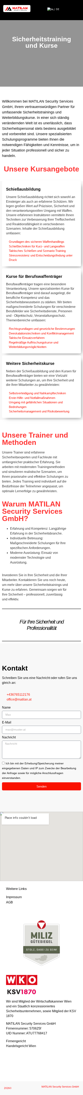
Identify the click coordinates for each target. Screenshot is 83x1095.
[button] (76, 8)
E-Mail (6, 722)
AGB (9, 902)
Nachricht (9, 737)
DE (56, 9)
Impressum (14, 897)
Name (6, 707)
